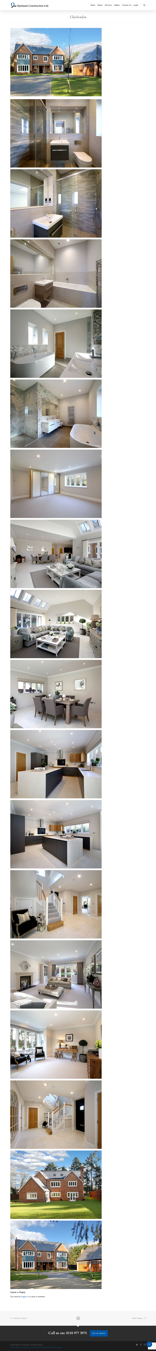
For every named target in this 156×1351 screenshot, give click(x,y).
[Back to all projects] (78, 1317)
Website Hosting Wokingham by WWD (50, 1347)
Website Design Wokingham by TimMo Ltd (23, 1347)
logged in (25, 1296)
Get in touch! (98, 1333)
